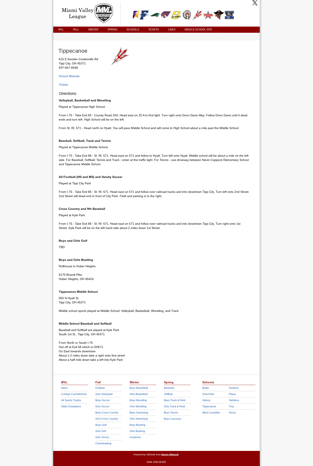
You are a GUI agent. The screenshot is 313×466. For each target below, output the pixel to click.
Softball (168, 394)
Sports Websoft (170, 454)
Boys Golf (100, 424)
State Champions (71, 406)
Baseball (169, 387)
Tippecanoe (209, 406)
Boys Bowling (137, 424)
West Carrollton (211, 412)
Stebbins (234, 400)
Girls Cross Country (106, 418)
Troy (231, 406)
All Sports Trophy (71, 400)
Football (100, 387)
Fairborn (234, 387)
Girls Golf (100, 431)
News (64, 387)
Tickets (63, 84)
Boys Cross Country (106, 412)
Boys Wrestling (138, 400)
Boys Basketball (139, 387)
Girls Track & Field (174, 406)
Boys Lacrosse (172, 418)
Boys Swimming (139, 412)
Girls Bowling (137, 431)
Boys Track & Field (174, 400)
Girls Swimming (139, 418)
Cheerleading (103, 443)
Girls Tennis (102, 437)
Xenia (232, 412)
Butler (205, 387)
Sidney (206, 400)
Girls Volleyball (104, 394)
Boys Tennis (171, 412)
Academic (135, 437)
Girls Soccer (102, 406)
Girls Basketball (139, 394)
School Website (69, 76)
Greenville (208, 394)
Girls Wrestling (138, 406)
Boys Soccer (102, 400)
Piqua (232, 394)
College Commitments (74, 394)
